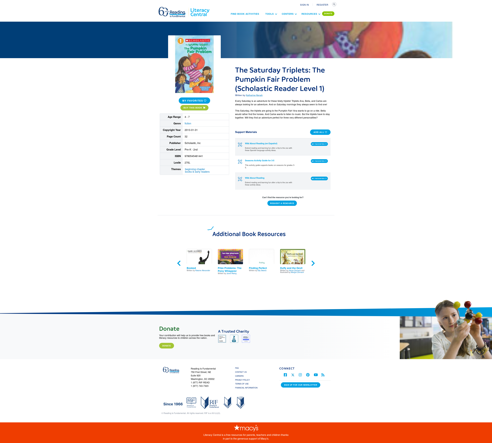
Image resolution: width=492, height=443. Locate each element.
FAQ (237, 368)
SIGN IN (304, 4)
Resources (309, 13)
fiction (188, 123)
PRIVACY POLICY (242, 380)
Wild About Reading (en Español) (261, 143)
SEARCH (334, 5)
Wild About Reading (254, 177)
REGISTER (322, 4)
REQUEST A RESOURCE (282, 203)
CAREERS (239, 376)
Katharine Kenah (254, 95)
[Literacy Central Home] (199, 8)
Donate (166, 345)
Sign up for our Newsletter (300, 385)
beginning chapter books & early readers (197, 170)
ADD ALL (319, 132)
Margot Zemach (297, 272)
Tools (269, 13)
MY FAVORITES (193, 100)
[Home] (174, 8)
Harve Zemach (295, 270)
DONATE (328, 13)
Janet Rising (232, 273)
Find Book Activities (245, 13)
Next (313, 263)
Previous (179, 263)
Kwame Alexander (202, 270)
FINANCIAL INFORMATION (246, 387)
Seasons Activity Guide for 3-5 (259, 160)
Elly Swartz (262, 270)
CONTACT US (241, 372)
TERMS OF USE (243, 383)
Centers (288, 13)
